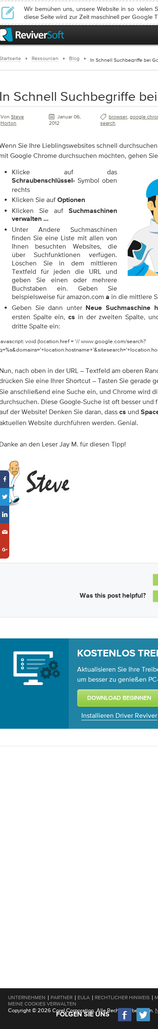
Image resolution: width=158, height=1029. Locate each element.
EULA (84, 997)
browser (118, 117)
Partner (61, 997)
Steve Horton (12, 120)
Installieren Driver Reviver (119, 715)
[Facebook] (125, 1020)
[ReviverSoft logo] (32, 35)
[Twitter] (143, 1020)
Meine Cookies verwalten (42, 1004)
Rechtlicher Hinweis (122, 997)
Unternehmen (27, 997)
